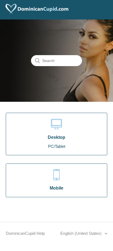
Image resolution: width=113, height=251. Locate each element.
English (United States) (81, 233)
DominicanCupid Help (25, 233)
